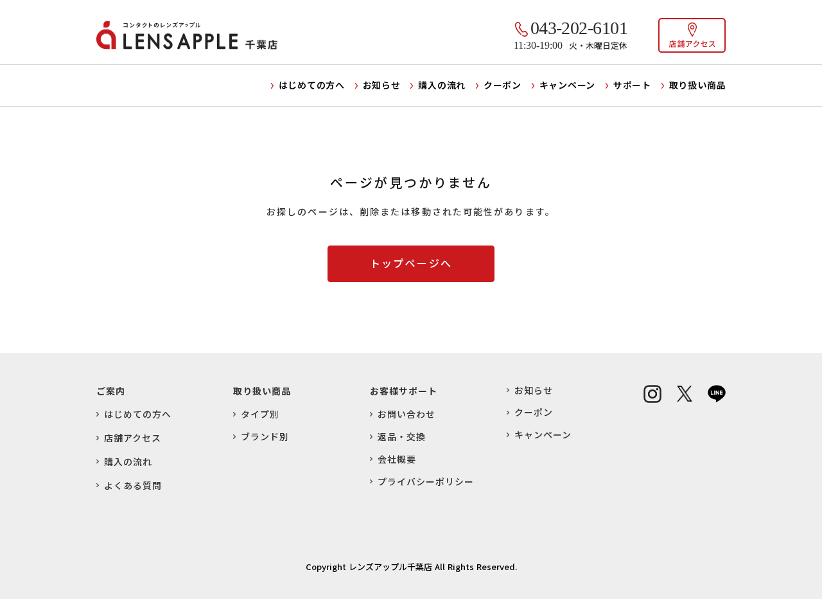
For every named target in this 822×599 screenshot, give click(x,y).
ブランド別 (265, 436)
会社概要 (397, 459)
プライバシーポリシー (426, 481)
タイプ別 (260, 414)
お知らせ (382, 84)
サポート (632, 84)
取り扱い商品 (697, 84)
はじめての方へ (312, 84)
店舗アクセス (132, 438)
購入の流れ (442, 84)
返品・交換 (402, 436)
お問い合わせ (406, 414)
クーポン (502, 84)
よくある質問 (133, 485)
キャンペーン (567, 84)
